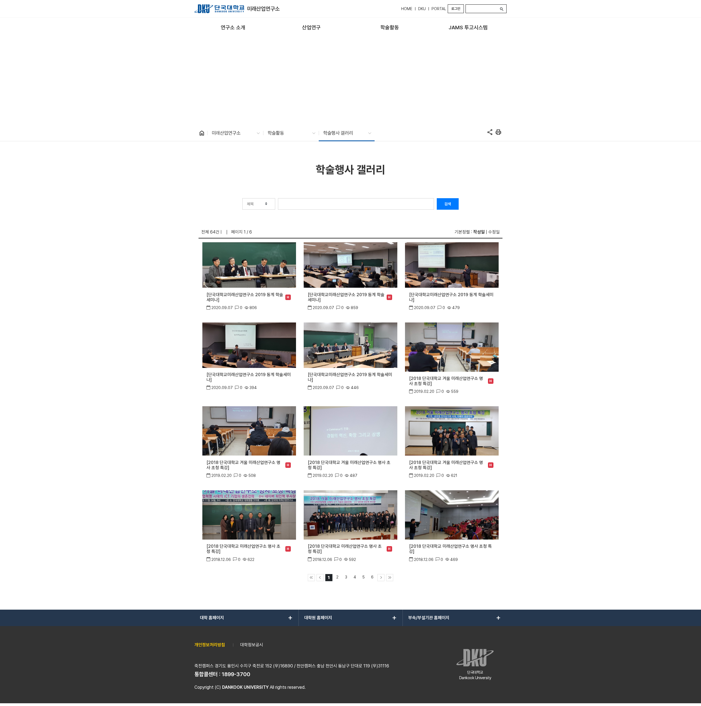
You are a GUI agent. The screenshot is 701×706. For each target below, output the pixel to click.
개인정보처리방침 (209, 644)
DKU (422, 9)
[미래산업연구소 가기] (219, 8)
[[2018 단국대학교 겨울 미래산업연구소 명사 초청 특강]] (451, 346)
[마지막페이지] (389, 577)
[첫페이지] (311, 577)
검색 (447, 204)
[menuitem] (233, 28)
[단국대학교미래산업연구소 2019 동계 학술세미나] (244, 297)
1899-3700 (236, 674)
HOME (406, 9)
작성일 (479, 232)
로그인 (455, 9)
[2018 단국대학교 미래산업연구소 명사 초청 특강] (243, 549)
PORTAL (439, 9)
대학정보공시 (251, 644)
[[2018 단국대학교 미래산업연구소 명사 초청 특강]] (249, 514)
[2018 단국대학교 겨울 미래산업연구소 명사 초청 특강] (446, 381)
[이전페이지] (320, 577)
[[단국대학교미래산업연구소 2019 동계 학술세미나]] (249, 264)
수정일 (494, 232)
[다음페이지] (380, 577)
